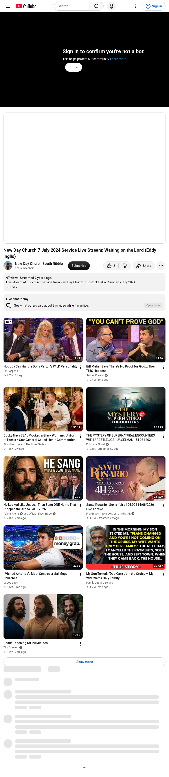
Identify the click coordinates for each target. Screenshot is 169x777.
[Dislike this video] (125, 265)
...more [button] (12, 286)
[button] (84, 302)
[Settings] (135, 6)
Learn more (118, 59)
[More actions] (161, 265)
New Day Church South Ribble (39, 264)
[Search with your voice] (111, 6)
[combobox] (73, 6)
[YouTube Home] (25, 6)
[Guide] (8, 6)
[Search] (97, 6)
